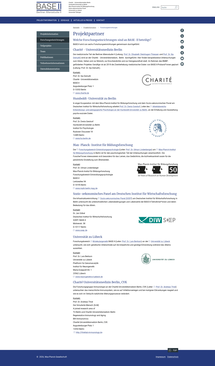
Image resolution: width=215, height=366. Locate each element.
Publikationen (46, 57)
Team (42, 51)
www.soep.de (81, 230)
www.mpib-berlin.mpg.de (86, 188)
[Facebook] (182, 30)
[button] (176, 88)
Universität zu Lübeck (160, 241)
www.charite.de (82, 93)
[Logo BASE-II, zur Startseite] (83, 7)
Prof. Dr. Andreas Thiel (166, 287)
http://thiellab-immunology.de (89, 332)
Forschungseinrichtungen (52, 40)
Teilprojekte (45, 46)
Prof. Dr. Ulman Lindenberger (139, 149)
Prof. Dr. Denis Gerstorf (130, 106)
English (156, 7)
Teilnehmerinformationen (52, 63)
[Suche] (176, 7)
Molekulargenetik (100, 241)
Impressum (161, 357)
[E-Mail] (182, 58)
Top (175, 350)
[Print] (182, 64)
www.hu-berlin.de (83, 138)
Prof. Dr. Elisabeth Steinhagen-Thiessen (141, 54)
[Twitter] (182, 47)
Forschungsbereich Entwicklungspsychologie (99, 149)
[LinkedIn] (182, 36)
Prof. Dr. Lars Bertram (131, 241)
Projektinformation (49, 34)
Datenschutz (172, 357)
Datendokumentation (50, 69)
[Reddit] (182, 41)
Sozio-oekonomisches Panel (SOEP (115, 198)
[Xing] (182, 53)
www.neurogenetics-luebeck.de (89, 277)
